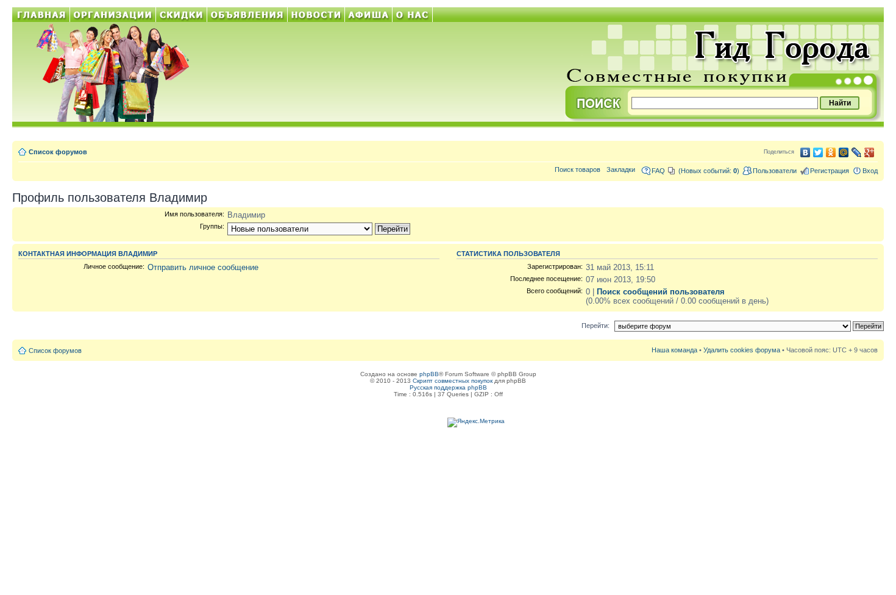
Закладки (620, 169)
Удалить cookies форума (741, 350)
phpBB (429, 374)
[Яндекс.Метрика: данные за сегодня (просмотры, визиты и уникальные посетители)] (476, 422)
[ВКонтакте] (805, 152)
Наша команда (674, 350)
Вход (870, 170)
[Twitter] (818, 152)
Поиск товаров (577, 169)
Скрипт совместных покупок (452, 380)
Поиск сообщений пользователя (661, 291)
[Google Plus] (869, 152)
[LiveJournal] (856, 152)
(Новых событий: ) (708, 170)
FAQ (658, 170)
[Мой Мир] (843, 152)
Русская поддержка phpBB (448, 387)
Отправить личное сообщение (203, 267)
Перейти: (595, 325)
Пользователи (775, 170)
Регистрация (829, 170)
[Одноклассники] (831, 152)
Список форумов (58, 151)
